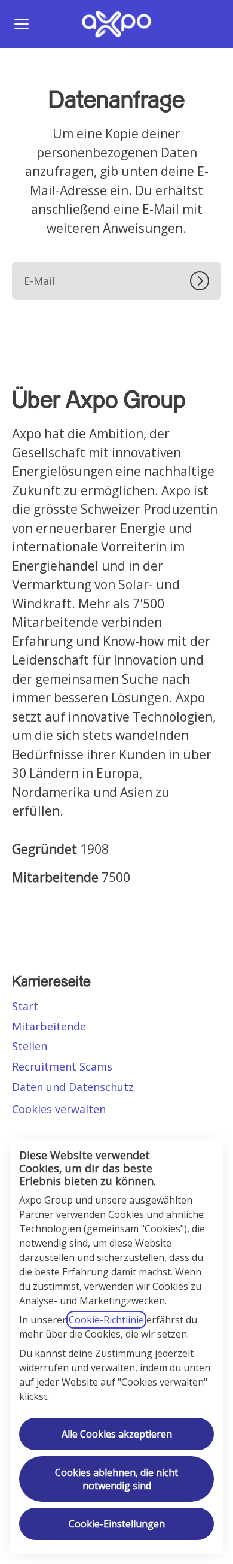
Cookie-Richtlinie (106, 1319)
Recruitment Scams (62, 1066)
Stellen (29, 1046)
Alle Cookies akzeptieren (117, 1434)
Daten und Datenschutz (73, 1087)
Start (25, 1006)
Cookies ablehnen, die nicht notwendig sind (116, 1479)
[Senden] (205, 281)
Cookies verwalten (59, 1109)
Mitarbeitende (49, 1026)
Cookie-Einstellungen (117, 1523)
